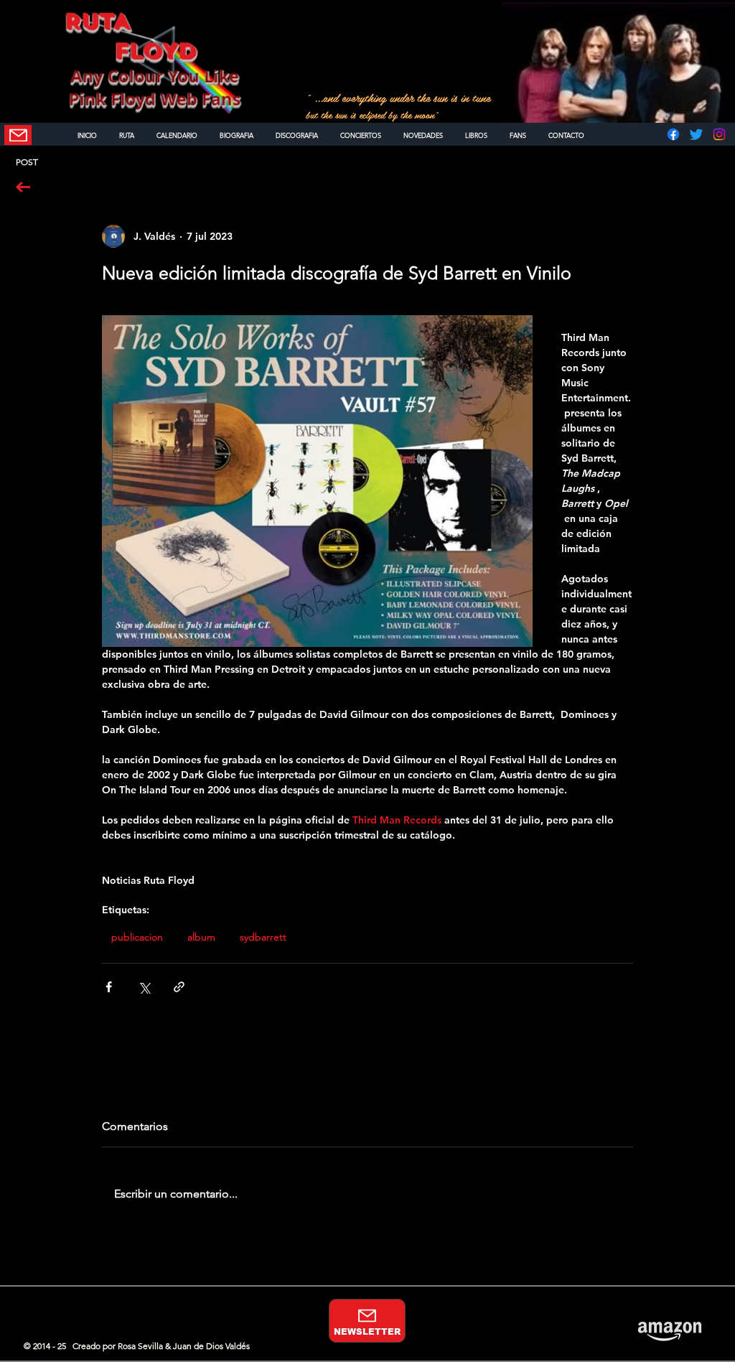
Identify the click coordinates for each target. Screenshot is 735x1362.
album (201, 936)
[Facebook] (673, 134)
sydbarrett (263, 936)
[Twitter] (696, 134)
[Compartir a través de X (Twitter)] (144, 987)
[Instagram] (719, 134)
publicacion (137, 936)
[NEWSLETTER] (18, 135)
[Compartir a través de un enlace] (179, 987)
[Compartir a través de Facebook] (109, 987)
